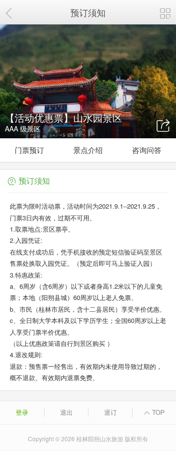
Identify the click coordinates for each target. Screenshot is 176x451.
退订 (110, 412)
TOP (157, 412)
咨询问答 (146, 150)
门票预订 (29, 150)
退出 (66, 412)
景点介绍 (88, 150)
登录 (22, 412)
